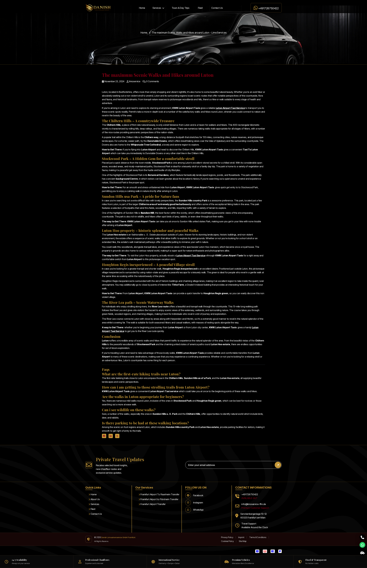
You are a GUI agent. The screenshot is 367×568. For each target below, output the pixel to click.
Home (142, 7)
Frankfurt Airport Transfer (153, 504)
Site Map (242, 541)
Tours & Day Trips (180, 7)
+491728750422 (268, 8)
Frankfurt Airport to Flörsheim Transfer (159, 499)
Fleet (200, 7)
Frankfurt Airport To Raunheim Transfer (159, 494)
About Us (95, 499)
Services (157, 7)
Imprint (241, 537)
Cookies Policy (227, 541)
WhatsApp (198, 509)
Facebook (198, 495)
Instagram (198, 502)
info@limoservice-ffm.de (253, 504)
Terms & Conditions (257, 537)
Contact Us (217, 7)
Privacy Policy (227, 537)
